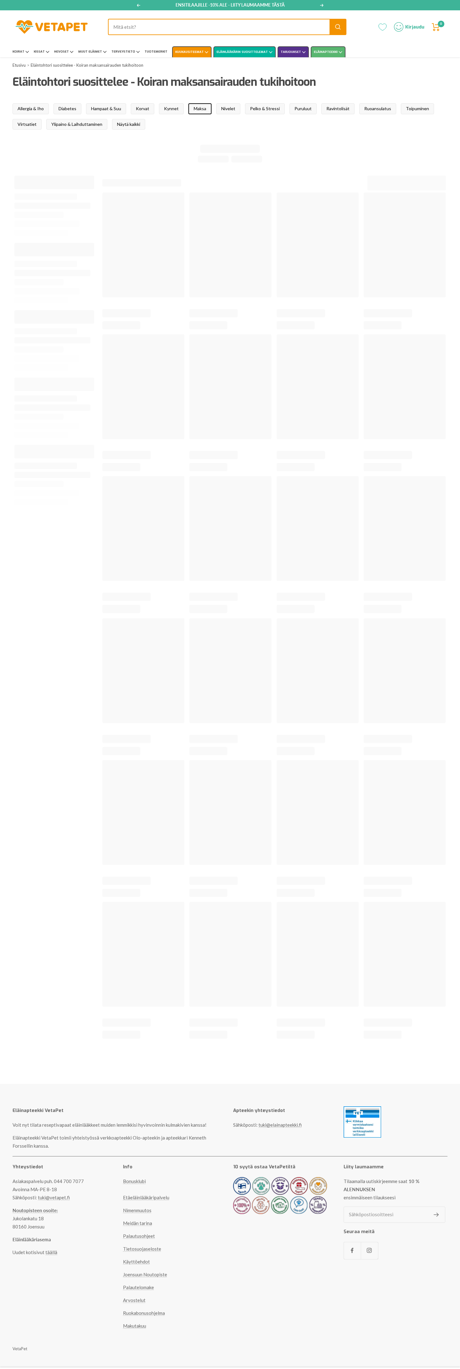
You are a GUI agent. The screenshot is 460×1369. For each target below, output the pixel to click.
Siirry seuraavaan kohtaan (230, 784)
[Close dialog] (292, 615)
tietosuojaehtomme (258, 797)
